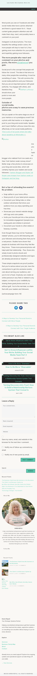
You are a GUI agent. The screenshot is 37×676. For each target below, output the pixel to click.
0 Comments (22, 565)
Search (4, 468)
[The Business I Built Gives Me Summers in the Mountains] (5, 563)
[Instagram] (5, 552)
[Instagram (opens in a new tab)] (19, 4)
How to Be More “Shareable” (18, 367)
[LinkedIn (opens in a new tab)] (20, 4)
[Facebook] (3, 552)
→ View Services (7, 663)
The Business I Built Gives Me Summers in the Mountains (18, 480)
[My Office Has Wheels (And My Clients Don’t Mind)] (5, 583)
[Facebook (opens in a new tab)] (17, 4)
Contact (4, 648)
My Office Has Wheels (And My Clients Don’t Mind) (16, 484)
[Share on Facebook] (21, 308)
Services (5, 642)
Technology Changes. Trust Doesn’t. (12, 490)
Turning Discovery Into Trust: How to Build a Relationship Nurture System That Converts (18, 387)
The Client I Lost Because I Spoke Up (12, 482)
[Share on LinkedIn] (16, 308)
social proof (23, 63)
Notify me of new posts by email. (17, 455)
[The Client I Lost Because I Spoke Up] (5, 572)
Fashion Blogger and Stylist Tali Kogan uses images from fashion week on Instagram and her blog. (17, 175)
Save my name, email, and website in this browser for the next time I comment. (17, 441)
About (4, 646)
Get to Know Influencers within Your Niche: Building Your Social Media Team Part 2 (18, 352)
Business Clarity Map (8, 644)
